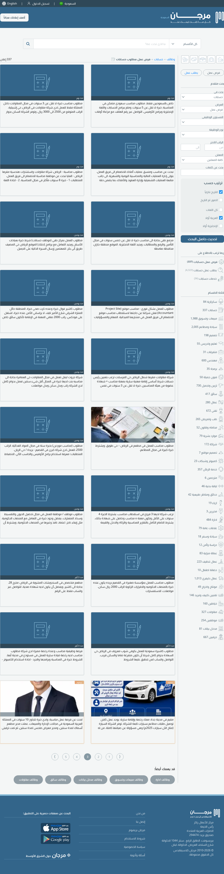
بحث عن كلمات (214, 167)
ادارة (211, 520)
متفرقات (210, 352)
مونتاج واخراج (207, 587)
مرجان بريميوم (137, 830)
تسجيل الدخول (40, 3)
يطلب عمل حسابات (201, 270)
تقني (211, 411)
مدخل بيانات (208, 629)
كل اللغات (212, 210)
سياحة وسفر (207, 536)
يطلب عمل (191, 73)
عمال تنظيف (207, 561)
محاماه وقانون (207, 427)
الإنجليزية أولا (210, 226)
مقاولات (209, 612)
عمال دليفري (205, 578)
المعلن (219, 154)
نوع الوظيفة (216, 129)
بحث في (218, 91)
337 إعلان (6, 59)
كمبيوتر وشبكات (205, 461)
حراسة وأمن (208, 545)
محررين (211, 511)
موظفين (209, 620)
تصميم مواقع (208, 452)
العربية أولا (211, 218)
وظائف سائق (58, 779)
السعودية (70, 3)
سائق (211, 394)
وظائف (171, 59)
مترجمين (211, 478)
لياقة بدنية (209, 486)
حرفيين (210, 637)
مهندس (209, 360)
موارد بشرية (208, 436)
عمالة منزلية (208, 553)
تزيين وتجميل (206, 385)
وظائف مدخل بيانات (90, 779)
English (12, 3)
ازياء (212, 503)
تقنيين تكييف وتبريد (203, 595)
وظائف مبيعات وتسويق (129, 779)
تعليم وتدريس (207, 343)
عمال (211, 402)
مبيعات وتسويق (204, 318)
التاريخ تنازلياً (211, 192)
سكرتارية (210, 302)
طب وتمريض (206, 419)
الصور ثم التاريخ (209, 200)
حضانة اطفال (207, 570)
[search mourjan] (28, 44)
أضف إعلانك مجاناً (14, 17)
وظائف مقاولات (28, 779)
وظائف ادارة (163, 779)
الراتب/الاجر (216, 142)
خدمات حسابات (205, 279)
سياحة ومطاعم (204, 327)
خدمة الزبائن (207, 469)
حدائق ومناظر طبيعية (202, 494)
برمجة (212, 369)
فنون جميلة (208, 377)
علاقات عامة (208, 528)
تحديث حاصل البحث (202, 238)
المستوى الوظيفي (212, 117)
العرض (219, 104)
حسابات (209, 310)
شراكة (210, 444)
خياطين (210, 603)
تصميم (210, 335)
